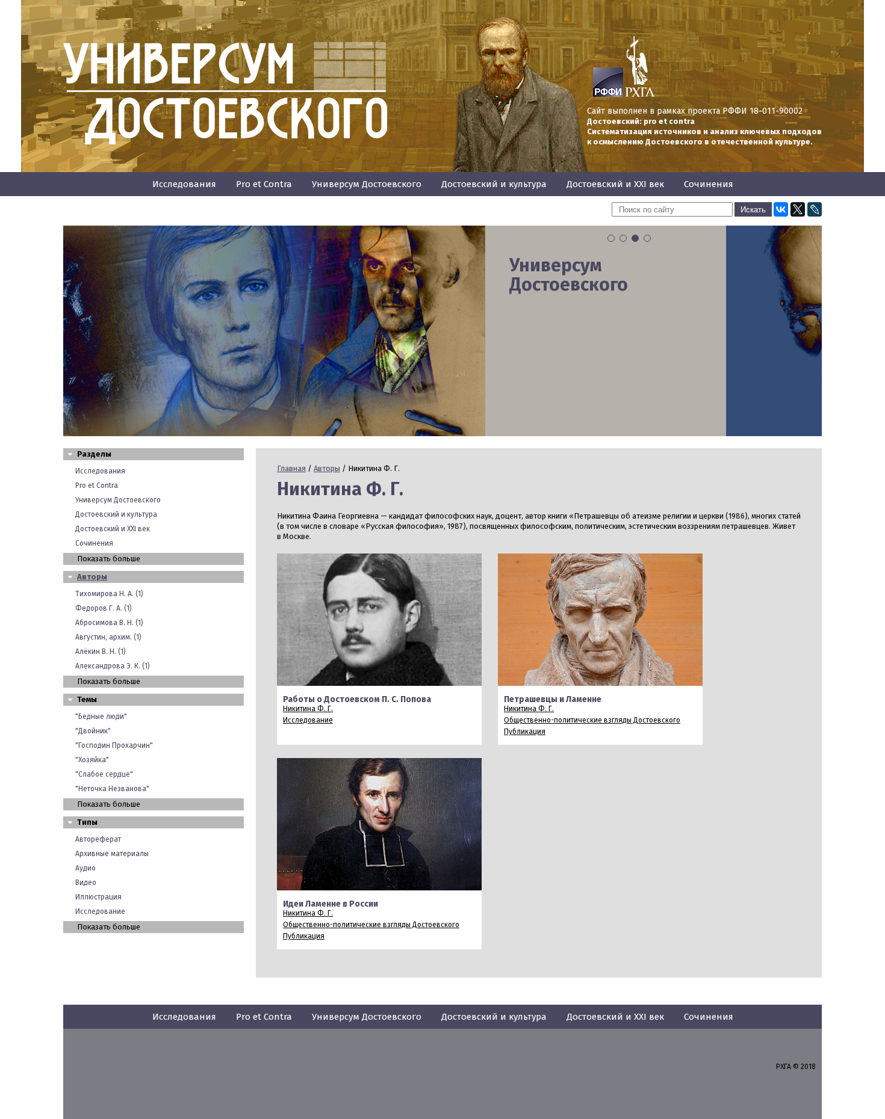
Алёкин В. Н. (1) (100, 651)
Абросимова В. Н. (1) (109, 622)
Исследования (184, 184)
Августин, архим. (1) (108, 637)
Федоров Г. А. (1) (103, 608)
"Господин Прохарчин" (114, 745)
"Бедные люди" (101, 716)
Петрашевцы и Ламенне (552, 699)
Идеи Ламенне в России (330, 904)
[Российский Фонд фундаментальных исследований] (608, 94)
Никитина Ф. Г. (308, 708)
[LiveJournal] (814, 209)
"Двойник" (93, 731)
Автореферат (98, 839)
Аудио (85, 868)
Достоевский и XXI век (615, 184)
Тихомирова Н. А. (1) (109, 594)
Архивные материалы (112, 853)
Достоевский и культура (494, 184)
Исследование (100, 911)
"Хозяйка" (92, 760)
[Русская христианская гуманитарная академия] (640, 94)
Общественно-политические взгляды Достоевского (592, 720)
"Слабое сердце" (104, 774)
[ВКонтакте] (781, 209)
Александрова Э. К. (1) (112, 666)
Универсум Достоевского (366, 184)
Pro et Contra (264, 184)
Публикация (524, 731)
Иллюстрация (98, 897)
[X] (797, 209)
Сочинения (708, 184)
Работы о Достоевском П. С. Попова (357, 699)
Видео (85, 882)
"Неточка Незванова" (112, 789)
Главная (291, 468)
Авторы (92, 576)
